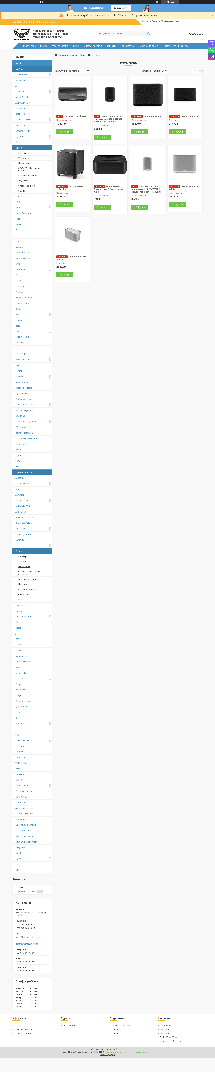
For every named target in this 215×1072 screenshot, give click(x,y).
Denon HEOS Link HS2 (75, 116)
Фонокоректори (23, 399)
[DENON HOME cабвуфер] (72, 164)
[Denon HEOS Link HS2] (72, 94)
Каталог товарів (60, 46)
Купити (66, 131)
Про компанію (127, 46)
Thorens (19, 348)
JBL (17, 230)
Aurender (19, 91)
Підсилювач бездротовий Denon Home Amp (108, 189)
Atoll (17, 85)
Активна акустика (24, 410)
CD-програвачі (22, 427)
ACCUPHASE (21, 74)
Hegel (18, 224)
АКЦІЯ (18, 63)
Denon (18, 147)
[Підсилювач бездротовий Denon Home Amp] (110, 164)
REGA (18, 309)
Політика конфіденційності (141, 1052)
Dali (17, 142)
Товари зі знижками (121, 1025)
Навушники (20, 444)
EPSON (18, 201)
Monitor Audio (22, 252)
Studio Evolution (23, 213)
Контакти (111, 46)
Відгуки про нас (70, 1025)
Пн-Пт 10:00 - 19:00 (168, 1037)
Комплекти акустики (25, 421)
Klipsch (18, 241)
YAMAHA (19, 370)
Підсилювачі (21, 393)
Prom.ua (122, 1049)
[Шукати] (148, 33)
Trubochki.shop (28, 46)
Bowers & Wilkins (23, 119)
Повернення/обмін (23, 1033)
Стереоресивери (26, 185)
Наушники (23, 180)
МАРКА (19, 69)
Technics (19, 342)
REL (17, 314)
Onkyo (18, 280)
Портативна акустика (26, 438)
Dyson (18, 455)
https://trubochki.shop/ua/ (28, 937)
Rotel (17, 325)
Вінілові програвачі (27, 175)
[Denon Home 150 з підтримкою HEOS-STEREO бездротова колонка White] (147, 164)
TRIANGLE (20, 354)
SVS (17, 331)
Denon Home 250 (152, 116)
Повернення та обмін (149, 46)
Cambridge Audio (23, 130)
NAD (17, 263)
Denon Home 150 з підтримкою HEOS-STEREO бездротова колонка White (146, 189)
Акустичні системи (24, 404)
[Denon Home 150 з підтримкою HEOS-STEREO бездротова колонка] (110, 94)
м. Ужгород (165, 1025)
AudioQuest (20, 108)
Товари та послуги (68, 55)
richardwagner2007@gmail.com (28, 944)
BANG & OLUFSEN (24, 114)
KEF (17, 235)
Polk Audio (20, 286)
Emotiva (19, 207)
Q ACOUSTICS (22, 303)
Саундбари (23, 190)
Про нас (18, 1025)
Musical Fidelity (22, 258)
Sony (17, 460)
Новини (115, 1033)
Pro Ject (19, 292)
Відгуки (76, 46)
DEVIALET (20, 196)
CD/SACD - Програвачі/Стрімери (29, 169)
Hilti (17, 466)
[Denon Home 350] (185, 94)
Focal (17, 218)
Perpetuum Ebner (23, 297)
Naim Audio (20, 269)
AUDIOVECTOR (22, 102)
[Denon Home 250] (147, 94)
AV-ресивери (21, 382)
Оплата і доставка (93, 46)
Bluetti (18, 449)
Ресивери (23, 152)
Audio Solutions (22, 80)
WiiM (17, 365)
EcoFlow (19, 376)
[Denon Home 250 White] (185, 164)
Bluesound (20, 125)
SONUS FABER (22, 337)
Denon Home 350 (190, 116)
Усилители (23, 158)
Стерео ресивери (23, 387)
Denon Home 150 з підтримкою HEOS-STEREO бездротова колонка (108, 119)
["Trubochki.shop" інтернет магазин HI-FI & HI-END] (21, 33)
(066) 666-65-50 (166, 1029)
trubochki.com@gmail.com (171, 1041)
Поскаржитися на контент (117, 1052)
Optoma (19, 275)
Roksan (18, 320)
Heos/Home (24, 163)
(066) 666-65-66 (166, 1033)
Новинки (116, 1029)
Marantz (19, 247)
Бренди (43, 46)
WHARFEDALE (22, 359)
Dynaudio (19, 136)
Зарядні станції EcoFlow (176, 46)
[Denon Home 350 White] (72, 235)
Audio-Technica (22, 97)
